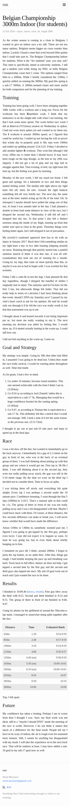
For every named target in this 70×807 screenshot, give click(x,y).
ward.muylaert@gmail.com (17, 780)
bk (39, 31)
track (33, 31)
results (39, 591)
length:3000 (47, 31)
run (5, 4)
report (20, 31)
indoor (27, 31)
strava (31, 591)
